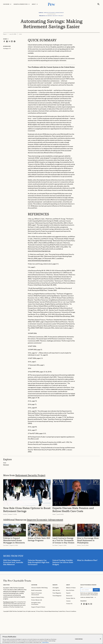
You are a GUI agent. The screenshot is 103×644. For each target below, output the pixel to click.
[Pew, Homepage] (51, 4)
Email (81, 587)
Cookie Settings (79, 638)
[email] (12, 41)
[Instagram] (84, 604)
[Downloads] (99, 37)
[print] (14, 41)
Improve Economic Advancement (45, 519)
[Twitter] (89, 604)
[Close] (100, 639)
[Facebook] (81, 604)
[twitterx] (9, 41)
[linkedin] (7, 41)
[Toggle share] (95, 37)
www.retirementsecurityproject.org (39, 251)
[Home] (17, 581)
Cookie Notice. (45, 642)
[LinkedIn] (86, 604)
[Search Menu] (98, 4)
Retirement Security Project (30, 475)
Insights (55, 584)
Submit (96, 589)
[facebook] (4, 41)
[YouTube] (91, 604)
